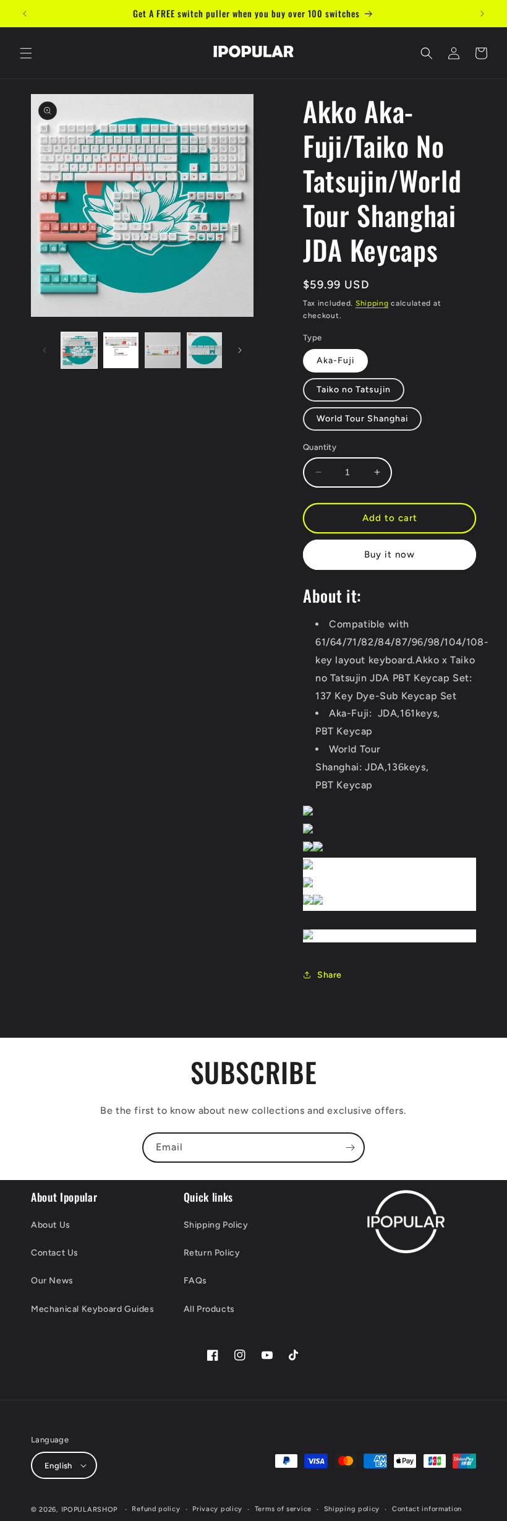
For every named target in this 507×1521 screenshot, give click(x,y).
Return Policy (212, 1252)
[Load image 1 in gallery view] (79, 350)
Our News (52, 1280)
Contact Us (55, 1252)
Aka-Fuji (335, 360)
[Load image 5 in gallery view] (205, 350)
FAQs (195, 1280)
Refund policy (156, 1509)
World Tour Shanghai (362, 418)
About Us (50, 1225)
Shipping (372, 303)
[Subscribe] (350, 1147)
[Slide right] (240, 350)
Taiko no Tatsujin (354, 389)
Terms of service (283, 1509)
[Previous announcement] (24, 13)
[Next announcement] (482, 13)
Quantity (319, 447)
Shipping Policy (216, 1225)
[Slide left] (44, 350)
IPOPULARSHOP (89, 1510)
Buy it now (389, 554)
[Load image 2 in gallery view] (121, 350)
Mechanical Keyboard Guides (93, 1309)
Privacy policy (217, 1509)
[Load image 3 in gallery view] (163, 350)
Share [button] (329, 975)
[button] (26, 53)
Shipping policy (352, 1509)
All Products (209, 1309)
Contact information (427, 1509)
